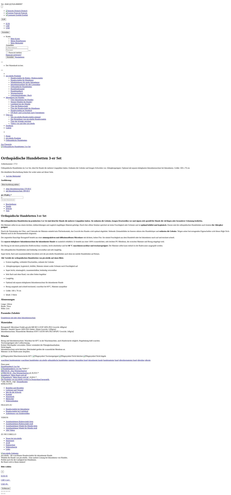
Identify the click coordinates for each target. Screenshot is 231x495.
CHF (8, 26)
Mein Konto (15, 39)
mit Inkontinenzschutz (18, 191)
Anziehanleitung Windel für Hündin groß (21, 428)
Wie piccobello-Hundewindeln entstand (26, 117)
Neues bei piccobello (14, 438)
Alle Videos (10, 430)
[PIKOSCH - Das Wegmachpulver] (15, 373)
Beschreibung (11, 204)
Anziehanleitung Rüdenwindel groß (19, 424)
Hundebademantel (17, 89)
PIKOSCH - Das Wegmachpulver (14, 371)
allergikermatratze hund (128, 360)
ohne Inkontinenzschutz (18, 189)
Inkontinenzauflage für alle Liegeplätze (25, 84)
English (25, 15)
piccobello (43, 360)
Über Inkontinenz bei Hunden (22, 100)
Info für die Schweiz (13, 392)
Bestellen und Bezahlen (15, 388)
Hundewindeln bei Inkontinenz (17, 409)
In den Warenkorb (8, 200)
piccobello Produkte (13, 76)
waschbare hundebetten (30, 360)
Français (23, 13)
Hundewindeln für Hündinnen (22, 80)
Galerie (8, 128)
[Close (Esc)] (2, 491)
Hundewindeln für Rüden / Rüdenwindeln (27, 78)
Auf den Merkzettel (13, 176)
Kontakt (9, 394)
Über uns (9, 115)
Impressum (10, 441)
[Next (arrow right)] (4, 493)
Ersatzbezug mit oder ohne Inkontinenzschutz (18, 318)
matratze (71, 360)
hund (117, 360)
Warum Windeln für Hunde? (21, 102)
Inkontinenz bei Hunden (15, 97)
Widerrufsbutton (12, 401)
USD (8, 28)
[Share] (4, 491)
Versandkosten (22, 382)
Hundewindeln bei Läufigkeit (17, 411)
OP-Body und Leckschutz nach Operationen (27, 113)
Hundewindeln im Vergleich (21, 110)
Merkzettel (10, 399)
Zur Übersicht (6, 144)
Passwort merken (15, 53)
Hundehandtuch (17, 91)
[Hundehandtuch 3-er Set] (11, 369)
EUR (3, 19)
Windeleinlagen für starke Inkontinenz (25, 82)
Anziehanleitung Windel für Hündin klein (21, 426)
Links (8, 449)
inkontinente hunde (95, 360)
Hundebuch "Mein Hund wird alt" (14, 375)
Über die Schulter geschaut (21, 121)
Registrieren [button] (19, 57)
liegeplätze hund (81, 360)
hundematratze (108, 360)
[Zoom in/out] (9, 491)
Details (8, 206)
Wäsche (9, 209)
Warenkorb (10, 397)
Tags (7, 211)
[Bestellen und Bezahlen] (9, 453)
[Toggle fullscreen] (7, 491)
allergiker (140, 360)
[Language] (2, 6)
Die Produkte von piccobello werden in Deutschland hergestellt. (25, 379)
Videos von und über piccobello (23, 123)
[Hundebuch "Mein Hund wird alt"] (15, 377)
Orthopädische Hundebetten (21, 87)
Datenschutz (10, 445)
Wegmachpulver (17, 93)
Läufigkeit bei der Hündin (20, 104)
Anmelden (5, 32)
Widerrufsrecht (11, 447)
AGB (8, 443)
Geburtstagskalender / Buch (21, 95)
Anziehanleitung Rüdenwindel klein (19, 422)
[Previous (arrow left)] (2, 493)
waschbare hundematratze (11, 360)
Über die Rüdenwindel (19, 106)
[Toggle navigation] (2, 70)
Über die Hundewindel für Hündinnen (25, 108)
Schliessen (6, 488)
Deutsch (24, 11)
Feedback (9, 126)
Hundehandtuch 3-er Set (10, 366)
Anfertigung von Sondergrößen (18, 413)
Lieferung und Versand (14, 390)
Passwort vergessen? (13, 55)
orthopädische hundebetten (58, 360)
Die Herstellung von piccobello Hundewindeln (28, 119)
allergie (148, 360)
